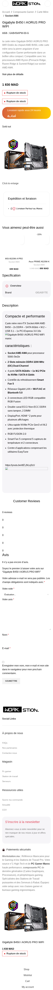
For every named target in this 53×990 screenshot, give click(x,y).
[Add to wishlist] (21, 242)
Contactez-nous (9, 753)
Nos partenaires (9, 748)
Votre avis (8, 599)
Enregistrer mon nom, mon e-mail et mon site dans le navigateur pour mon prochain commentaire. (25, 669)
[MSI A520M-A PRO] (14, 244)
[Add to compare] (6, 963)
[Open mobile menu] (5, 4)
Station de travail (10, 776)
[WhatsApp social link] (29, 719)
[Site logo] (26, 3)
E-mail (6, 648)
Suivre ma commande (12, 800)
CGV (4, 810)
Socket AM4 (11, 16)
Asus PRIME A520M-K (39, 261)
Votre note (8, 588)
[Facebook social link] (19, 719)
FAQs (4, 743)
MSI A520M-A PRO (14, 258)
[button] (21, 237)
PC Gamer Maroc (40, 863)
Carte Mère (42, 12)
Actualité (6, 805)
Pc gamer (6, 771)
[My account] (47, 4)
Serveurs (6, 781)
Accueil (6, 12)
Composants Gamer (23, 12)
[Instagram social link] (24, 719)
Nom (5, 635)
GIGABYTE (41, 292)
